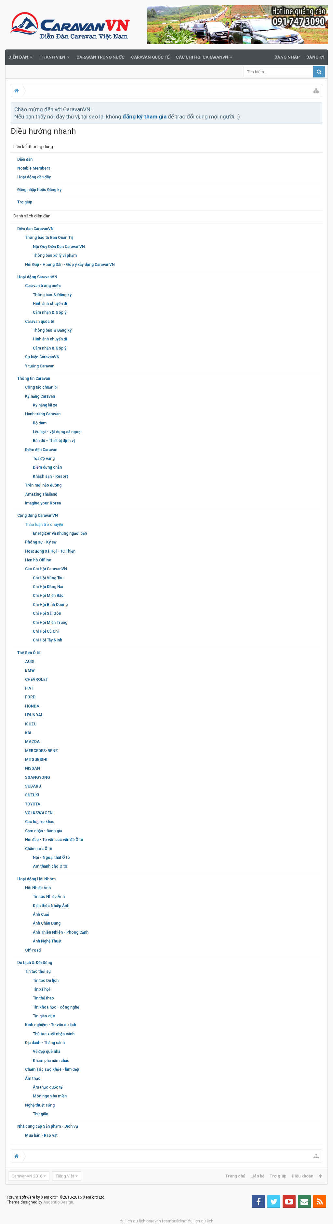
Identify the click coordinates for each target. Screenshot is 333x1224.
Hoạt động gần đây (34, 177)
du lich (126, 1220)
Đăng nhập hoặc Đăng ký (39, 189)
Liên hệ (257, 1176)
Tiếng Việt (65, 1176)
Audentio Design (58, 1202)
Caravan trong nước (100, 57)
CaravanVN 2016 (27, 1176)
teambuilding (174, 1220)
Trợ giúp (24, 202)
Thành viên (52, 57)
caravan (153, 1220)
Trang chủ (235, 1176)
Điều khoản (302, 1176)
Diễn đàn (18, 57)
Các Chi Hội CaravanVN (202, 57)
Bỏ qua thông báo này (317, 109)
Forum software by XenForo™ (56, 1197)
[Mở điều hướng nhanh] (316, 90)
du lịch (139, 1220)
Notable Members (33, 168)
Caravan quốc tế (150, 57)
